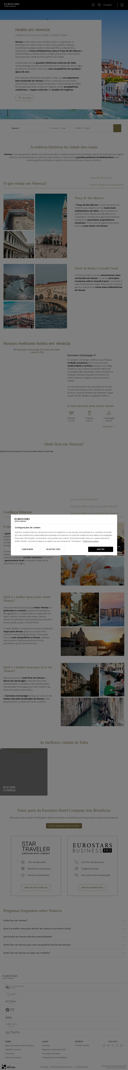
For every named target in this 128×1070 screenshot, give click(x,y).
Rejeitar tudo (53, 549)
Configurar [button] (27, 549)
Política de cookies (91, 541)
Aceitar (100, 549)
